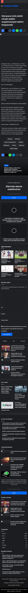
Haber (3, 538)
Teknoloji (4, 545)
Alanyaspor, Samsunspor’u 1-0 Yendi (19, 261)
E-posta (3, 313)
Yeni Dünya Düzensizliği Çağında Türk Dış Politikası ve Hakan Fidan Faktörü (20, 405)
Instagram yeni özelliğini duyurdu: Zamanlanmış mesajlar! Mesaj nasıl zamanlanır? (17, 467)
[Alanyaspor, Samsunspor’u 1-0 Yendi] (21, 254)
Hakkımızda (3, 589)
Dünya (10, 139)
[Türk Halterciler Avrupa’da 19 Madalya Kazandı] (21, 268)
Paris (14, 145)
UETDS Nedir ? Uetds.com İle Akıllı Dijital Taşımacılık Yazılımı (20, 396)
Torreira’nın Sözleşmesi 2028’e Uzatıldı (6, 275)
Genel (6, 165)
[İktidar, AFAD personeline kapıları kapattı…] (6, 362)
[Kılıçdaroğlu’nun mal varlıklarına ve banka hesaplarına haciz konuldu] (6, 355)
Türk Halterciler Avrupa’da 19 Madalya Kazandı (21, 275)
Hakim (21, 142)
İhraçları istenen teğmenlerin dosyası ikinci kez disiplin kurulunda (18, 374)
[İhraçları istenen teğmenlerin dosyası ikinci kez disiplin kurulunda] (6, 374)
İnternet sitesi (4, 320)
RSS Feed (11, 579)
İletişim (8, 589)
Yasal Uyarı (18, 591)
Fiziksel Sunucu (5, 410)
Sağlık (3, 540)
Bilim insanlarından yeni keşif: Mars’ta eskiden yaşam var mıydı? (18, 459)
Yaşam (3, 547)
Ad (2, 307)
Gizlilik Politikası (14, 589)
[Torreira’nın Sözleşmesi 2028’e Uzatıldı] (7, 268)
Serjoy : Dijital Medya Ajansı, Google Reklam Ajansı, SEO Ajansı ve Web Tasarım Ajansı (7, 390)
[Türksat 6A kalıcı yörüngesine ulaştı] (5, 453)
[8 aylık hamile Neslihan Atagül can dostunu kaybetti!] (6, 368)
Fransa (18, 139)
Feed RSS (20, 579)
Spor (3, 542)
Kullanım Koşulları (11, 591)
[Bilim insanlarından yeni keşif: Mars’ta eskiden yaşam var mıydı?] (5, 460)
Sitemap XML (5, 579)
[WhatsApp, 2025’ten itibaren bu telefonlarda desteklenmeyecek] (5, 474)
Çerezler (21, 589)
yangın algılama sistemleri (14, 585)
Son (14, 341)
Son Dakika (14, 148)
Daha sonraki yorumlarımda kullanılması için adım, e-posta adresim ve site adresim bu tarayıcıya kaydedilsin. (14, 329)
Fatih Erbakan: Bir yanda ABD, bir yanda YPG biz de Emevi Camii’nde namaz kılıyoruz (18, 348)
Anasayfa (4, 12)
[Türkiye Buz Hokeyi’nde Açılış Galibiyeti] (7, 254)
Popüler (5, 341)
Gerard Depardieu (10, 142)
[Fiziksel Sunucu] (7, 405)
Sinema (22, 145)
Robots (16, 579)
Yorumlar (22, 341)
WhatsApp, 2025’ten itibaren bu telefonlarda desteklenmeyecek (18, 473)
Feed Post (15, 580)
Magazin (6, 145)
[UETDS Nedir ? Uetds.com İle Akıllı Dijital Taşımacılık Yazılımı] (21, 389)
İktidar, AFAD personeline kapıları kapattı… (18, 360)
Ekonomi (4, 533)
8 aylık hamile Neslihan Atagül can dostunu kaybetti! (17, 368)
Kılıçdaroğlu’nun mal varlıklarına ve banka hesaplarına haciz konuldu (18, 355)
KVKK (25, 589)
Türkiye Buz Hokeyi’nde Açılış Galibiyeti (5, 261)
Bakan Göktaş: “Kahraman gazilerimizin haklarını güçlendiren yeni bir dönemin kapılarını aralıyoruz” (13, 170)
